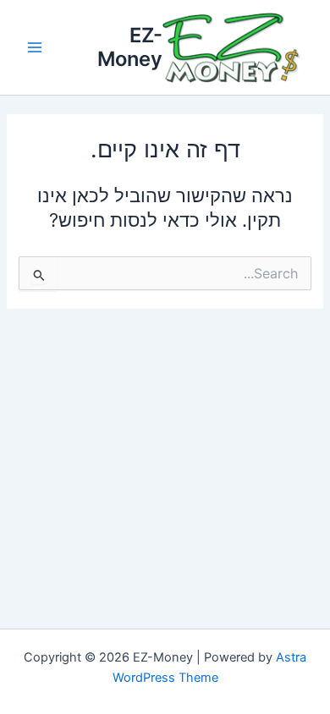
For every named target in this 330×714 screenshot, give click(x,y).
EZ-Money (129, 47)
